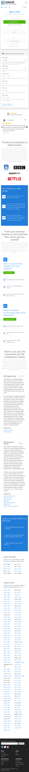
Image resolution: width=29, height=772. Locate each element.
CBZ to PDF (17, 608)
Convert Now (14, 41)
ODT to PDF (7, 671)
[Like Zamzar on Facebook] (2, 747)
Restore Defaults (7, 105)
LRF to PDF (17, 644)
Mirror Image (4, 81)
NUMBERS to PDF (19, 662)
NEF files (6, 561)
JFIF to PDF (7, 639)
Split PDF (6, 501)
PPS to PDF (17, 685)
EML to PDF (7, 628)
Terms (18, 44)
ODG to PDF (17, 667)
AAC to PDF (7, 594)
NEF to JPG (7, 566)
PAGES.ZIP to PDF (19, 676)
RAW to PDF (7, 696)
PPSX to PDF (7, 687)
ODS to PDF (17, 669)
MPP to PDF (7, 658)
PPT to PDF (17, 687)
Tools (2, 762)
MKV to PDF (7, 651)
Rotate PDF (7, 504)
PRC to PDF (17, 689)
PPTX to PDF (7, 689)
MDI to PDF (7, 649)
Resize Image (5, 57)
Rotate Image (5, 66)
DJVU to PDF (7, 619)
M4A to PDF (7, 646)
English (24, 7)
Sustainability (19, 762)
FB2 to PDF (7, 633)
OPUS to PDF (7, 673)
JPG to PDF (17, 639)
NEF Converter (21, 376)
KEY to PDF (7, 642)
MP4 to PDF (7, 655)
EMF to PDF (17, 626)
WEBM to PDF (7, 716)
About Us (18, 760)
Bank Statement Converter (11, 506)
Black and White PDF (9, 502)
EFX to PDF (7, 626)
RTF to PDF (17, 698)
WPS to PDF (7, 723)
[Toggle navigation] (26, 2)
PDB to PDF (17, 678)
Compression (4, 754)
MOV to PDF (7, 653)
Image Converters (8, 430)
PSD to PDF (17, 691)
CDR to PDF (7, 610)
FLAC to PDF (7, 635)
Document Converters (9, 496)
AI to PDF (17, 594)
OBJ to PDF (17, 664)
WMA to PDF (17, 718)
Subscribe (21, 743)
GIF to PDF (17, 635)
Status (17, 754)
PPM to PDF (7, 685)
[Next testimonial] (27, 127)
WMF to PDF (7, 721)
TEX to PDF (7, 705)
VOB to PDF (17, 709)
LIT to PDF (6, 644)
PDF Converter (21, 443)
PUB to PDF (7, 694)
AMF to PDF (7, 599)
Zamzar (9, 559)
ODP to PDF (7, 669)
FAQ (17, 753)
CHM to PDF (17, 610)
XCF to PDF (7, 725)
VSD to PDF (7, 712)
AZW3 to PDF (18, 603)
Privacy (17, 766)
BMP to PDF (7, 606)
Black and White (5, 73)
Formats (3, 753)
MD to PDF (17, 646)
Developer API (5, 760)
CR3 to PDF (17, 612)
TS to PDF (17, 707)
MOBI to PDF (17, 651)
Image (5, 7)
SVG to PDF (7, 703)
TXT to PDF (7, 709)
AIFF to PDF (7, 597)
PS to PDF (6, 691)
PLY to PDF (17, 680)
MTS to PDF (17, 660)
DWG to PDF (7, 624)
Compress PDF (8, 499)
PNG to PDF (17, 682)
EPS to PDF (17, 628)
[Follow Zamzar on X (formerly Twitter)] (5, 747)
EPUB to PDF (7, 630)
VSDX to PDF (18, 712)
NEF (10, 7)
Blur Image (4, 87)
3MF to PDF (17, 592)
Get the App (9, 272)
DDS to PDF (17, 617)
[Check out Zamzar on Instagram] (8, 747)
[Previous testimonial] (2, 127)
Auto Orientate (5, 95)
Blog (2, 764)
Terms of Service (20, 764)
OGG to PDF (17, 671)
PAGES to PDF (7, 676)
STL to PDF (17, 700)
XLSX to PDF (17, 727)
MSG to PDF (7, 660)
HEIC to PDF (17, 637)
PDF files (20, 587)
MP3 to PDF (17, 653)
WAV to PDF (7, 714)
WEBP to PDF (18, 716)
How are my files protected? (15, 24)
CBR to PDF (7, 608)
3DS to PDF (7, 590)
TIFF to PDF (7, 707)
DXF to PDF (17, 624)
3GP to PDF (7, 592)
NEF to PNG (17, 569)
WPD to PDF (17, 721)
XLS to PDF (7, 727)
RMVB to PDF (7, 698)
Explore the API (10, 319)
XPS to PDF (7, 730)
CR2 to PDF (7, 612)
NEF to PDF (7, 569)
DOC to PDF (7, 621)
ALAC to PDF (18, 597)
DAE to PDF (7, 617)
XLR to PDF (17, 725)
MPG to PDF (17, 655)
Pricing (3, 756)
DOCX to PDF (18, 621)
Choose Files (13, 22)
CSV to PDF (17, 615)
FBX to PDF (17, 633)
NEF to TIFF (17, 571)
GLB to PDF (7, 637)
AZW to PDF (7, 603)
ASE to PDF (7, 601)
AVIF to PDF (17, 601)
